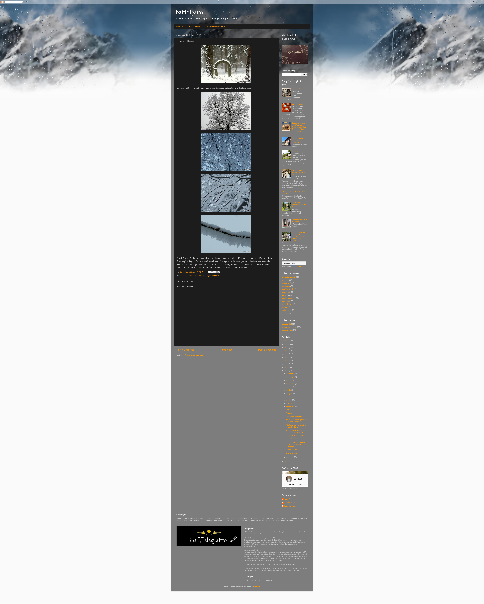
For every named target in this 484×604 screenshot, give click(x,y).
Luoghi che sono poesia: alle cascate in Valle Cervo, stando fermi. (298, 237)
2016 (286, 461)
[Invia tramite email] (209, 272)
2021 (286, 357)
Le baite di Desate (299, 151)
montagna (207, 276)
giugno (289, 394)
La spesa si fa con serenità (296, 436)
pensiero (285, 292)
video (284, 313)
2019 (286, 364)
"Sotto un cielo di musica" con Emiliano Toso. (296, 426)
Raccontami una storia (216, 26)
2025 (286, 344)
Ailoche (289, 413)
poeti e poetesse (288, 298)
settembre (290, 384)
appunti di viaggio (289, 277)
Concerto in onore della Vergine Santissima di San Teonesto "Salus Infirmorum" (299, 127)
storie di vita (286, 304)
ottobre (289, 380)
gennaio (289, 457)
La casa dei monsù (299, 89)
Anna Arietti (288, 499)
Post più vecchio (267, 349)
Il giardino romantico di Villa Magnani (299, 205)
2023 (286, 351)
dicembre (290, 374)
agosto (289, 387)
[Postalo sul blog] (212, 272)
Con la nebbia (291, 453)
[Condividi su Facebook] (217, 272)
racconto (285, 301)
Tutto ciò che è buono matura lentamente (294, 431)
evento (284, 280)
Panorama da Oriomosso (296, 416)
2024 (286, 348)
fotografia (198, 276)
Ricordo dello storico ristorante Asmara (298, 172)
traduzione (286, 310)
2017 (286, 371)
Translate (300, 266)
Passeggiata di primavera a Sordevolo (298, 140)
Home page (180, 26)
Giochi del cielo (292, 450)
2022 (286, 354)
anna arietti (189, 276)
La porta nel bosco (293, 439)
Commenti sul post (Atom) (194, 355)
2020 (286, 361)
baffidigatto (189, 12)
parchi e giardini (288, 289)
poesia (284, 295)
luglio (288, 390)
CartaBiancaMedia (291, 502)
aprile (288, 400)
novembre (290, 377)
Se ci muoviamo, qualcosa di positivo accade (296, 421)
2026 (286, 341)
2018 (286, 367)
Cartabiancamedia (196, 26)
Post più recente (185, 349)
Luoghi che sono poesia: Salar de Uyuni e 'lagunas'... (296, 444)
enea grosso (287, 330)
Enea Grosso (289, 506)
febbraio (290, 407)
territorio (215, 276)
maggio (289, 397)
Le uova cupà (297, 104)
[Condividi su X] (214, 272)
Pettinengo (290, 410)
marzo (289, 403)
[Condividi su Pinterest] (219, 272)
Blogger (257, 586)
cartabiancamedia (289, 327)
